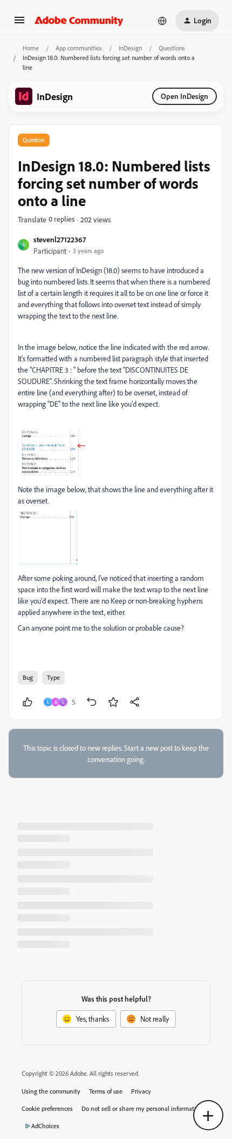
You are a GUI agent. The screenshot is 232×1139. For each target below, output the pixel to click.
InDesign (130, 48)
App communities (79, 48)
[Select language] (162, 20)
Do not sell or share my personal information (142, 1108)
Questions (172, 48)
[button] (19, 23)
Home (31, 48)
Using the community (51, 1091)
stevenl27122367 (59, 239)
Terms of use (105, 1091)
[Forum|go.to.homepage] (79, 20)
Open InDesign (184, 96)
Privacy (141, 1091)
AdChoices (45, 1126)
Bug (28, 677)
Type (53, 677)
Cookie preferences (47, 1108)
